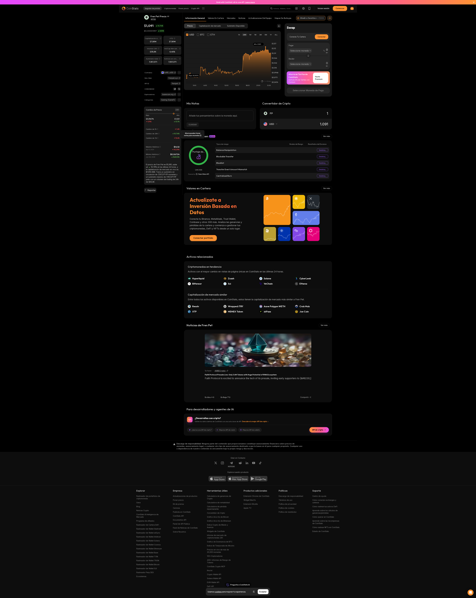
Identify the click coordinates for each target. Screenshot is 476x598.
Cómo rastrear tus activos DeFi (324, 506)
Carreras (176, 508)
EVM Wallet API (213, 582)
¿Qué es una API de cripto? (202, 430)
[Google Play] (258, 478)
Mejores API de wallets (251, 430)
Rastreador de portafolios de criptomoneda (148, 497)
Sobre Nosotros (179, 532)
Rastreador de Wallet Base (147, 553)
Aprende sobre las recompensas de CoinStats (325, 522)
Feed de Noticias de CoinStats (185, 528)
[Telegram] (174, 89)
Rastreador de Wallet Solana (148, 541)
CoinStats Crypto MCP (216, 566)
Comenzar (340, 8)
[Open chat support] (471, 593)
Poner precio (178, 500)
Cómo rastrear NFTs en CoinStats (326, 527)
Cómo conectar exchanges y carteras (324, 501)
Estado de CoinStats (320, 531)
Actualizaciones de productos (185, 496)
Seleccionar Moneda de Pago (308, 90)
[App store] (217, 478)
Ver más (326, 136)
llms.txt (209, 570)
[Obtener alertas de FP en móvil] (329, 18)
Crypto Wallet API (214, 574)
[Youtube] (253, 464)
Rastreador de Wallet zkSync (148, 533)
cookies (218, 591)
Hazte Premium (318, 78)
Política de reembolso (288, 512)
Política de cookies (286, 508)
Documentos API (179, 520)
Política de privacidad (287, 504)
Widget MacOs (250, 500)
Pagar (291, 45)
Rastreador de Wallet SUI (146, 568)
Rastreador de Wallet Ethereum (149, 549)
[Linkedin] (246, 464)
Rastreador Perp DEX (145, 572)
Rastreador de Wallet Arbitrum (148, 537)
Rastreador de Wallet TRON (147, 560)
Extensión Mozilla (251, 504)
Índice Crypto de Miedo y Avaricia (217, 526)
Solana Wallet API (214, 578)
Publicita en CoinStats (182, 512)
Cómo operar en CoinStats (323, 517)
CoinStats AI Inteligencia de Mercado (147, 515)
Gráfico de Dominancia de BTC (219, 542)
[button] (175, 73)
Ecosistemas (141, 576)
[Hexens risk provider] (198, 174)
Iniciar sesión (323, 8)
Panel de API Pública (181, 524)
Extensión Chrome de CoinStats (256, 496)
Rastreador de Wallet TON (147, 556)
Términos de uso (285, 500)
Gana (138, 502)
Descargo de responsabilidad (291, 496)
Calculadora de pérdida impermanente (216, 507)
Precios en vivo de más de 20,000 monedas (218, 551)
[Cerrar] (472, 2)
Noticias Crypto (142, 510)
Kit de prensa (178, 504)
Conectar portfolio (203, 238)
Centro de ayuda (319, 496)
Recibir (291, 59)
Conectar (322, 37)
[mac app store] (238, 478)
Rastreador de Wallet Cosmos (148, 545)
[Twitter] (179, 89)
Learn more (250, 2)
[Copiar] (175, 73)
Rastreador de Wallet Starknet (148, 529)
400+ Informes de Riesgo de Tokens (219, 561)
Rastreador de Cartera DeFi (147, 525)
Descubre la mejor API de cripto (254, 421)
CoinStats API (178, 516)
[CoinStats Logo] (130, 8)
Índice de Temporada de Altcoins (220, 546)
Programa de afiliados (145, 521)
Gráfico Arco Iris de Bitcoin (218, 517)
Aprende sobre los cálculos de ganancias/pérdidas (325, 511)
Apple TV (247, 508)
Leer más (198, 170)
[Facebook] (260, 464)
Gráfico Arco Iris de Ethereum (219, 521)
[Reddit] (240, 464)
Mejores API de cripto (227, 430)
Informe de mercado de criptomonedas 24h (216, 536)
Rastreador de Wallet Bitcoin (148, 564)
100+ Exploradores (215, 556)
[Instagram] (222, 464)
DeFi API (210, 586)
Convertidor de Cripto (216, 513)
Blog (138, 506)
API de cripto (317, 430)
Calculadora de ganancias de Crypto (219, 497)
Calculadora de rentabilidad (218, 502)
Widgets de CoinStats (216, 531)
